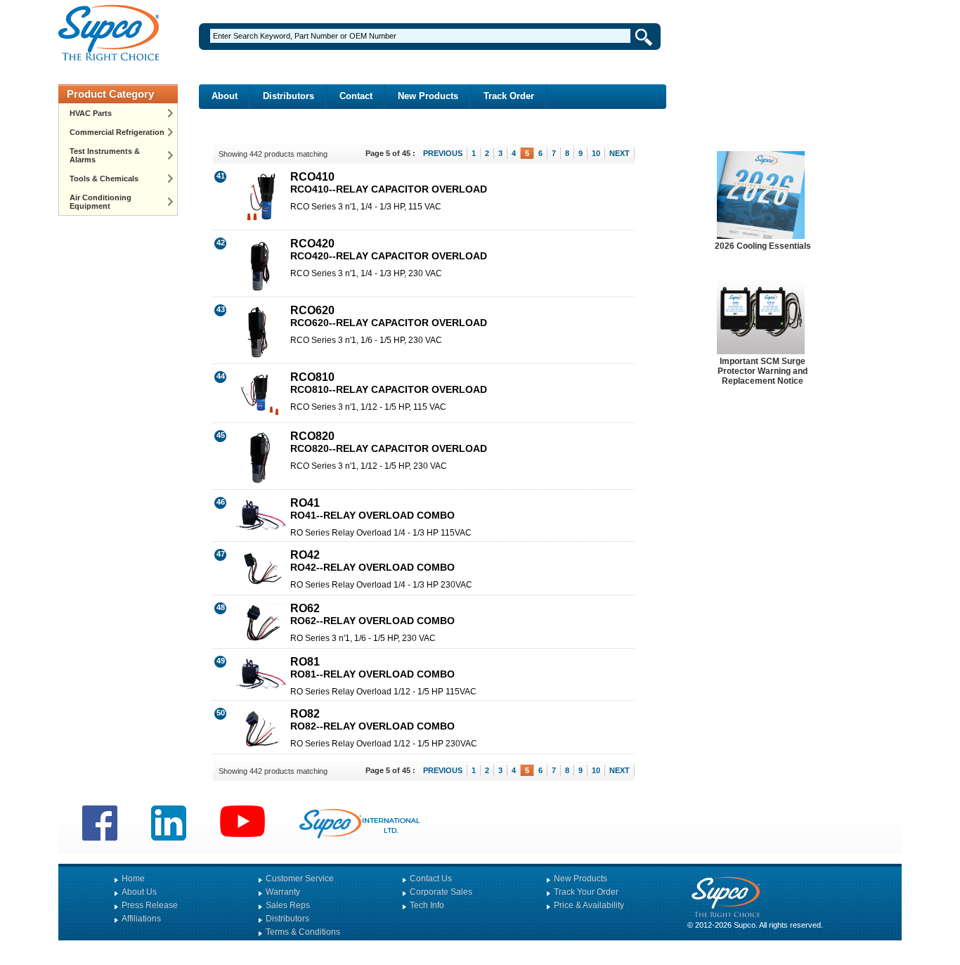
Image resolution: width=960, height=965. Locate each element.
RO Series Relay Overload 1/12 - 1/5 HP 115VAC (383, 692)
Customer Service (300, 878)
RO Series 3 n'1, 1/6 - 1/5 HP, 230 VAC (363, 638)
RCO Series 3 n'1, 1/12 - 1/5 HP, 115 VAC (368, 407)
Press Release (150, 905)
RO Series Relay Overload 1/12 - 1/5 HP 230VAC (383, 744)
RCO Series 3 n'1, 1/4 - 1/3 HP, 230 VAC (366, 273)
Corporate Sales (441, 892)
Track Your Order (586, 892)
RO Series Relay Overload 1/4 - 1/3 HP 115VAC (381, 533)
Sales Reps (288, 905)
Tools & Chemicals (104, 178)
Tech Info (427, 905)
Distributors (288, 96)
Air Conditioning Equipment (100, 201)
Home (133, 878)
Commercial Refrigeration (117, 132)
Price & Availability (589, 905)
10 (596, 153)
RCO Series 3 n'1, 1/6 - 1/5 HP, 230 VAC (366, 340)
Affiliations (141, 919)
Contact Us (431, 878)
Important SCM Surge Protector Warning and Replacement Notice (762, 371)
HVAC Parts (91, 113)
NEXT (619, 153)
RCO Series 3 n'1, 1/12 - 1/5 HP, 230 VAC (368, 466)
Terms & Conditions (303, 932)
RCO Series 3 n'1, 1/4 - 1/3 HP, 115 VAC (365, 207)
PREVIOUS (442, 153)
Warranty (283, 892)
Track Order (509, 96)
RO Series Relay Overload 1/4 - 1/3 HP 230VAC (381, 585)
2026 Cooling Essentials (763, 246)
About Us (139, 892)
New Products (428, 96)
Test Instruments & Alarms (105, 155)
